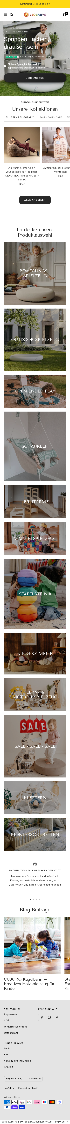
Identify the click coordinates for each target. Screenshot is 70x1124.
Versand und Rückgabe (17, 1060)
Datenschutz (11, 1032)
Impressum (10, 1014)
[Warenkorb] (64, 14)
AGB (6, 1020)
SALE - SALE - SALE (51, 117)
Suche (7, 1048)
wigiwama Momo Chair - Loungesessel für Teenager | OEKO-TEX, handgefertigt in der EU (22, 173)
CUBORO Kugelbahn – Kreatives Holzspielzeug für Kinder (29, 984)
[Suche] (11, 14)
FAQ (6, 1054)
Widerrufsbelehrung (16, 1026)
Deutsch (33, 1078)
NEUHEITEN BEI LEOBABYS (19, 117)
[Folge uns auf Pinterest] (56, 1017)
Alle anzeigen (35, 200)
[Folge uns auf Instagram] (49, 1017)
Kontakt (8, 1066)
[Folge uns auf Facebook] (42, 1017)
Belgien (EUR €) (14, 1078)
